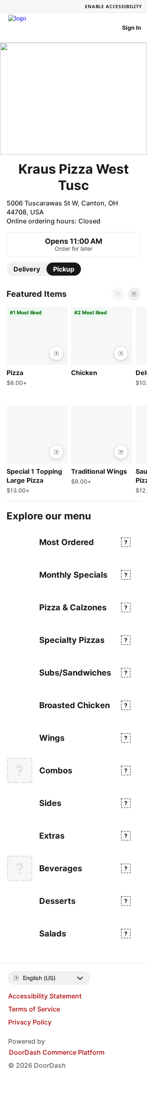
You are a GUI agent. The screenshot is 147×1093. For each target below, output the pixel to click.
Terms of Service (34, 1009)
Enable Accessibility (113, 6)
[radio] (27, 269)
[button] (35, 348)
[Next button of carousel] (133, 293)
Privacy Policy (29, 1022)
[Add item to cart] (56, 353)
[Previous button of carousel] (117, 293)
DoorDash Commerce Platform (57, 1052)
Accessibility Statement (45, 996)
